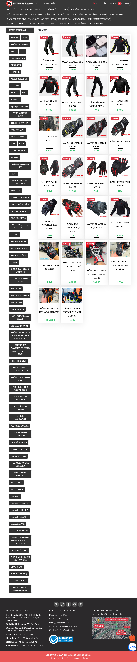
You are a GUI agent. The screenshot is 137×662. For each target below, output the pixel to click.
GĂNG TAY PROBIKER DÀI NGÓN (49, 225)
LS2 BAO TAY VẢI (19, 326)
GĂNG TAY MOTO (116, 14)
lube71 (14, 174)
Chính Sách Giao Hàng (58, 619)
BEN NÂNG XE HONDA (20, 407)
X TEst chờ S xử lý (19, 574)
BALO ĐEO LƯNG (19, 248)
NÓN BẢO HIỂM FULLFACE (55, 10)
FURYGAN (16, 65)
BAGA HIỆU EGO (19, 550)
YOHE (14, 51)
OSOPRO (15, 496)
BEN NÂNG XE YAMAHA (20, 398)
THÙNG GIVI (17, 10)
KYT (13, 144)
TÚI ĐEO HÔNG (18, 255)
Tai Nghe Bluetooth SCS (20, 165)
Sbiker (120, 614)
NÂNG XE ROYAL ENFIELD (20, 464)
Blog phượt (75, 658)
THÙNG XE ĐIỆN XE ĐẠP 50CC (20, 388)
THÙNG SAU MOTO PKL (20, 379)
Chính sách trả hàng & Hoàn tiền (63, 626)
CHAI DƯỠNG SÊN (20, 204)
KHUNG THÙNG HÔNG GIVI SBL (20, 588)
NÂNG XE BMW (18, 456)
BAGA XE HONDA (19, 510)
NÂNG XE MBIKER (20, 197)
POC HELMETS (18, 218)
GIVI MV (15, 86)
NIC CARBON (17, 309)
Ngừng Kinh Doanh (19, 106)
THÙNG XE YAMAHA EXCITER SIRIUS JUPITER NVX (20, 349)
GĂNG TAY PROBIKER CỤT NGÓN (72, 227)
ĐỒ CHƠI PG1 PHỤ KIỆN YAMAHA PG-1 (25, 14)
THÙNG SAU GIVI (19, 44)
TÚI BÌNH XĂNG (19, 242)
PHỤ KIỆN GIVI (18, 361)
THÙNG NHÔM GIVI (20, 280)
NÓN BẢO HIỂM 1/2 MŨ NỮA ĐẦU (20, 558)
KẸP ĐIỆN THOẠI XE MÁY (19, 24)
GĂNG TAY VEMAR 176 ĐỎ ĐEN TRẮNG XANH (96, 274)
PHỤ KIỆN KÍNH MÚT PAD (20, 182)
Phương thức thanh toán (59, 622)
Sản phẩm (65, 658)
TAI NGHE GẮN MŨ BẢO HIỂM (72, 19)
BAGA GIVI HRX (33, 10)
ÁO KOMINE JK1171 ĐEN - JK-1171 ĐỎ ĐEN (72, 266)
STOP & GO (16, 567)
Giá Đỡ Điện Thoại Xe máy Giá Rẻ (20, 226)
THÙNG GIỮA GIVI (20, 123)
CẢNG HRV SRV (18, 151)
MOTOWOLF (17, 489)
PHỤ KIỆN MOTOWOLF (99, 19)
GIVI (21, 144)
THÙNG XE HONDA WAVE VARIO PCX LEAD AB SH (20, 335)
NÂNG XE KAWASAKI (20, 417)
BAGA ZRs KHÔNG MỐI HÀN (20, 270)
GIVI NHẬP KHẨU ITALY (20, 317)
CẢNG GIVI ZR (52, 14)
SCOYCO (15, 99)
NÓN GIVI (16, 191)
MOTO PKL (16, 482)
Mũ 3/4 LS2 (16, 288)
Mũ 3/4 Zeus (16, 302)
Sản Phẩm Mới (80, 24)
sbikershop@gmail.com (23, 634)
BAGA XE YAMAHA (20, 503)
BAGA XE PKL (18, 524)
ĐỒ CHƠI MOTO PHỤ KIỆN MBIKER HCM (52, 24)
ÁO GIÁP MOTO (48, 19)
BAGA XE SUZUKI (19, 517)
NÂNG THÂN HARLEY (20, 474)
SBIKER (14, 37)
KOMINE (15, 72)
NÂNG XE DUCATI (20, 426)
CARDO (14, 235)
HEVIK (14, 262)
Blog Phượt (96, 24)
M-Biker (14, 157)
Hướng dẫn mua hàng (58, 615)
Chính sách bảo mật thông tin (61, 630)
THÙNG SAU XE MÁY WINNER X (20, 369)
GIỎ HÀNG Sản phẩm (117, 3)
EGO (24, 37)
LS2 (22, 51)
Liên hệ (84, 658)
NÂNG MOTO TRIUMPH (20, 434)
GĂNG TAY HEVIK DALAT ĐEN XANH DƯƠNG (120, 265)
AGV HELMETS (18, 137)
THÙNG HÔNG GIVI (20, 114)
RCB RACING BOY (20, 211)
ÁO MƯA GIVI (99, 14)
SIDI (24, 93)
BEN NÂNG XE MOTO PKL (82, 10)
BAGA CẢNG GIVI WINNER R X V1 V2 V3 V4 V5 (20, 540)
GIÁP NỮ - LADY (19, 581)
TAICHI (14, 93)
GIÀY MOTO (33, 19)
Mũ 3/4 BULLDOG (19, 79)
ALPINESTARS (18, 58)
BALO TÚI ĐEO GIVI (16, 19)
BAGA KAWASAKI (19, 531)
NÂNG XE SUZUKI (19, 449)
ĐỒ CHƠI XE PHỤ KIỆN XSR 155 (76, 14)
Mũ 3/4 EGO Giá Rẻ (20, 295)
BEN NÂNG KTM (19, 442)
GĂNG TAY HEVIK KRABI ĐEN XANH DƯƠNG (72, 312)
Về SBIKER (54, 658)
